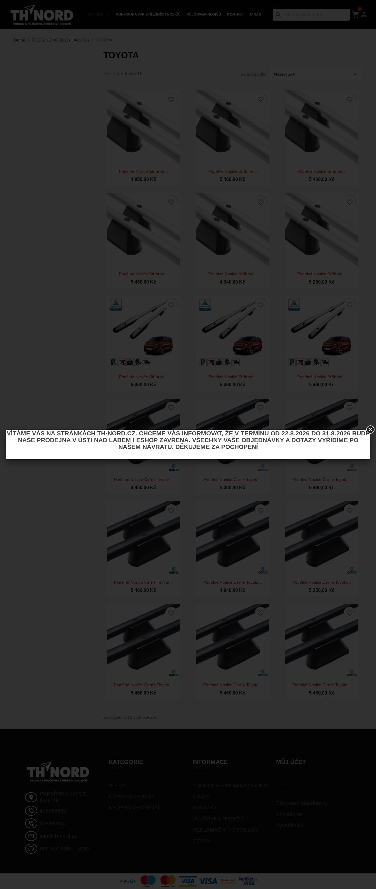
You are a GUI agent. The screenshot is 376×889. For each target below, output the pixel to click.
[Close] (370, 429)
